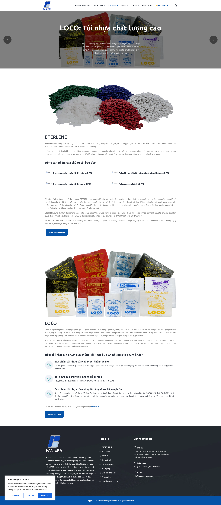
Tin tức (105, 456)
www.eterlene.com (57, 232)
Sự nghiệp (106, 468)
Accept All (45, 495)
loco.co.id (95, 407)
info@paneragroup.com (143, 476)
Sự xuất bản (107, 460)
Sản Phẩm (106, 451)
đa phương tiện (108, 464)
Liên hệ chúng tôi (109, 473)
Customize (15, 495)
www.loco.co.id (54, 414)
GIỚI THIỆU (107, 447)
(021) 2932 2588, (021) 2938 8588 (147, 467)
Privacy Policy (107, 477)
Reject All (30, 495)
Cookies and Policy (110, 481)
